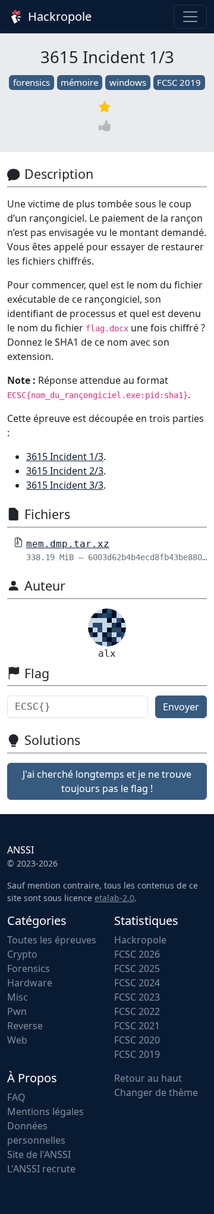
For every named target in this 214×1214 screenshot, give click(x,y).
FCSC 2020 (137, 1040)
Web (17, 1040)
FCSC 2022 (137, 1011)
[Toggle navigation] (190, 17)
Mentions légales (45, 1111)
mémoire (79, 82)
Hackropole (58, 16)
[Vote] (107, 125)
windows (127, 82)
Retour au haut (148, 1078)
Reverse (25, 1025)
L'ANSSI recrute (41, 1168)
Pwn (17, 1011)
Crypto (22, 954)
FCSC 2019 (179, 82)
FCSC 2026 (137, 954)
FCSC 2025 (137, 968)
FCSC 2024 (137, 982)
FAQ (16, 1097)
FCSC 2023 (137, 997)
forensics (31, 82)
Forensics (28, 968)
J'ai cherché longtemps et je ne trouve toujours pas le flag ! (107, 781)
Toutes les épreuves (51, 939)
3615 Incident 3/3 (64, 485)
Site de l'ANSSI (39, 1154)
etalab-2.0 (114, 897)
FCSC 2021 (137, 1025)
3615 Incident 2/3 (64, 470)
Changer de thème (156, 1092)
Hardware (29, 982)
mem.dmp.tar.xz (67, 543)
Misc (17, 997)
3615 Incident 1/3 (64, 456)
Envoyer (181, 706)
